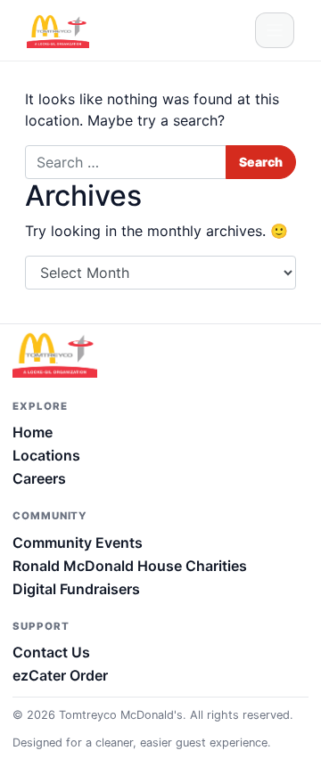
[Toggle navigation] (274, 30)
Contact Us (51, 652)
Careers (39, 478)
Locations (46, 455)
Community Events (77, 542)
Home (32, 432)
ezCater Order (60, 675)
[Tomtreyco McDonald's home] (65, 354)
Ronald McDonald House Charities (129, 566)
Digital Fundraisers (76, 589)
